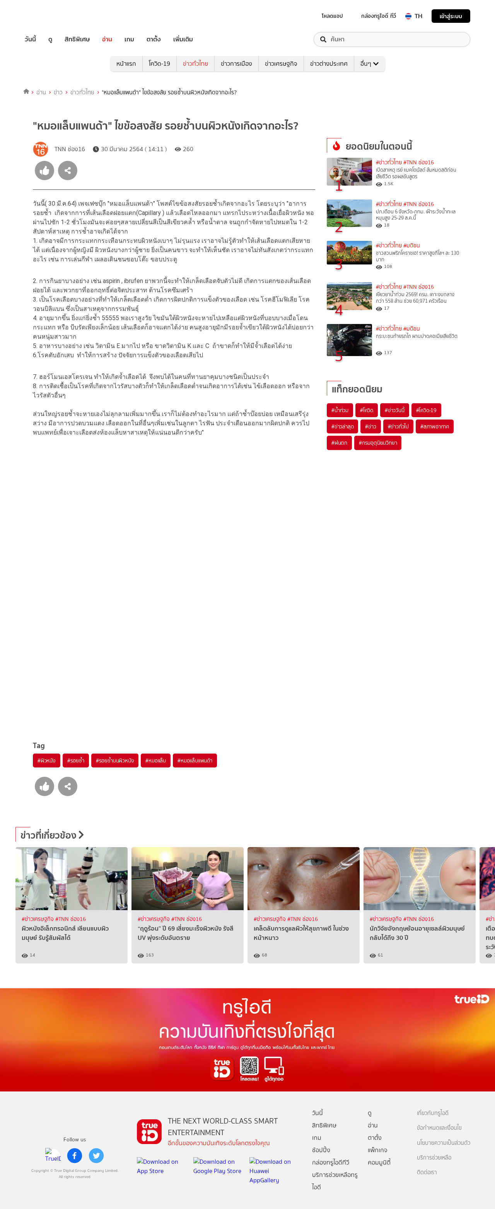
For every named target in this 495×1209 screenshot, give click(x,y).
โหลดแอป (332, 16)
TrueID (48, 16)
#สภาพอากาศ (434, 426)
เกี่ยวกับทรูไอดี (433, 1113)
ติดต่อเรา (427, 1172)
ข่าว (58, 92)
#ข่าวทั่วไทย (389, 163)
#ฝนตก (339, 443)
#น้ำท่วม (339, 410)
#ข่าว (370, 426)
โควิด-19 (159, 63)
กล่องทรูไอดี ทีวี (378, 16)
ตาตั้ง (154, 39)
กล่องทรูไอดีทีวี (330, 1162)
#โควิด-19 (426, 410)
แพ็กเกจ (377, 1150)
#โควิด (366, 410)
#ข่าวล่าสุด (342, 426)
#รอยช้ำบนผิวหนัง (115, 760)
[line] (53, 1155)
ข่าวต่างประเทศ (329, 63)
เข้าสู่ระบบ (451, 16)
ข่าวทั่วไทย (195, 63)
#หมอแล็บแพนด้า (195, 760)
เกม (129, 39)
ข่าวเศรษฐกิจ (281, 63)
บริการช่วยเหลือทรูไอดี (335, 1181)
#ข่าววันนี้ (395, 410)
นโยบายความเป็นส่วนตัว (443, 1143)
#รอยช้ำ (75, 760)
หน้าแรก (126, 63)
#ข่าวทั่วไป (398, 426)
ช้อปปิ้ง (321, 1150)
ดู (50, 39)
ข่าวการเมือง (236, 63)
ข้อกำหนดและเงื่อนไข (439, 1128)
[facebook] (74, 1155)
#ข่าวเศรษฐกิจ (38, 919)
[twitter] (96, 1155)
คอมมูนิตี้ (379, 1162)
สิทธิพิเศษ (77, 39)
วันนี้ (30, 39)
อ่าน (107, 39)
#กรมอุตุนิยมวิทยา (378, 443)
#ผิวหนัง (47, 760)
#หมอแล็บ (155, 760)
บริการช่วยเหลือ (434, 1158)
